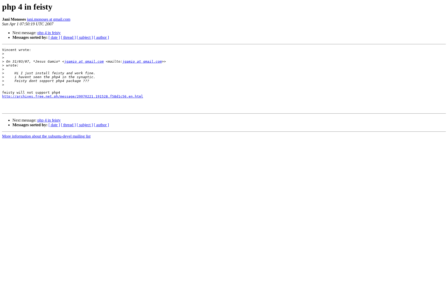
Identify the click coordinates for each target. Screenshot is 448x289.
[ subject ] (85, 37)
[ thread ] (68, 37)
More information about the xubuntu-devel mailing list (46, 136)
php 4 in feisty (49, 33)
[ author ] (101, 37)
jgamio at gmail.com (84, 61)
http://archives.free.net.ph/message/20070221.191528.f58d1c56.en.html (72, 96)
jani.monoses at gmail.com (48, 19)
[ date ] (54, 37)
